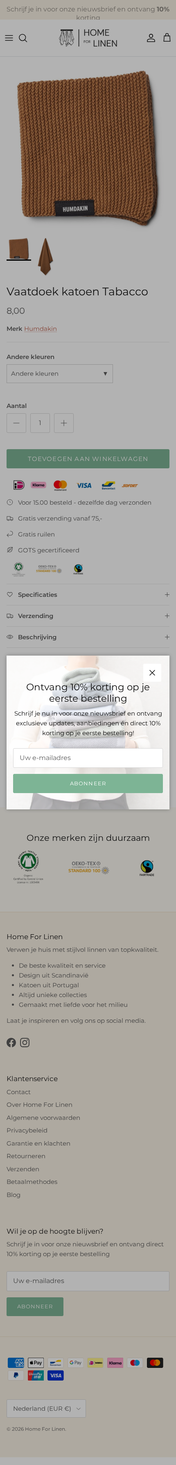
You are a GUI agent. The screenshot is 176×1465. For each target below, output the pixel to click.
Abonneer (88, 783)
